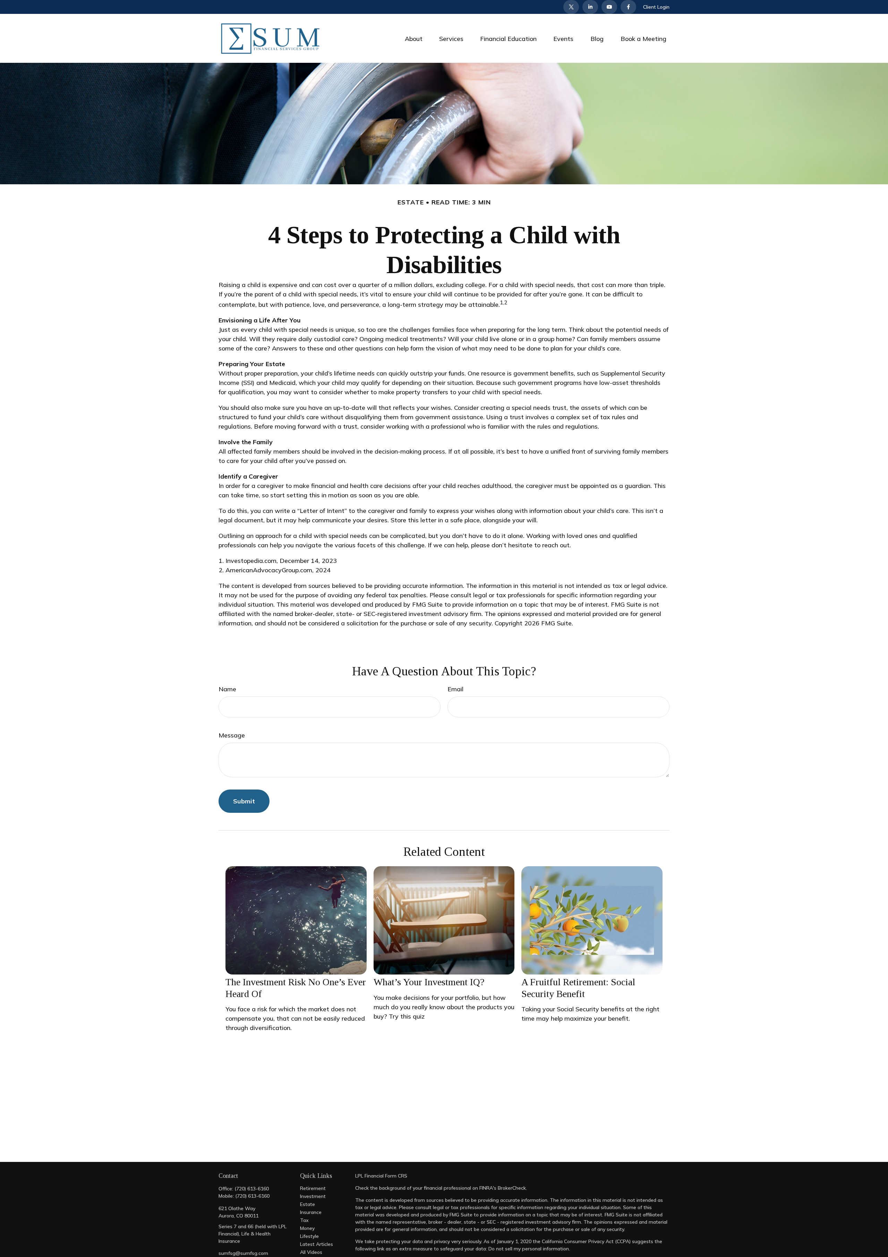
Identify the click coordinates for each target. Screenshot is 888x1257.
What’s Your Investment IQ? (429, 982)
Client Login (656, 7)
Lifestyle (309, 1236)
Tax (304, 1220)
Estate (307, 1204)
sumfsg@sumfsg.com (243, 1253)
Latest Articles (316, 1244)
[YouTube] (609, 7)
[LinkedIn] (590, 7)
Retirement (313, 1188)
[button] (414, 38)
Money (307, 1228)
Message (232, 735)
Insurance (311, 1212)
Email (455, 689)
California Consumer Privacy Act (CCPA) (586, 1241)
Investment (313, 1196)
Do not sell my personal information (528, 1249)
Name (227, 689)
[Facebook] (628, 7)
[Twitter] (571, 7)
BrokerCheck (512, 1188)
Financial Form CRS (386, 1176)
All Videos (311, 1252)
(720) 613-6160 (251, 1189)
